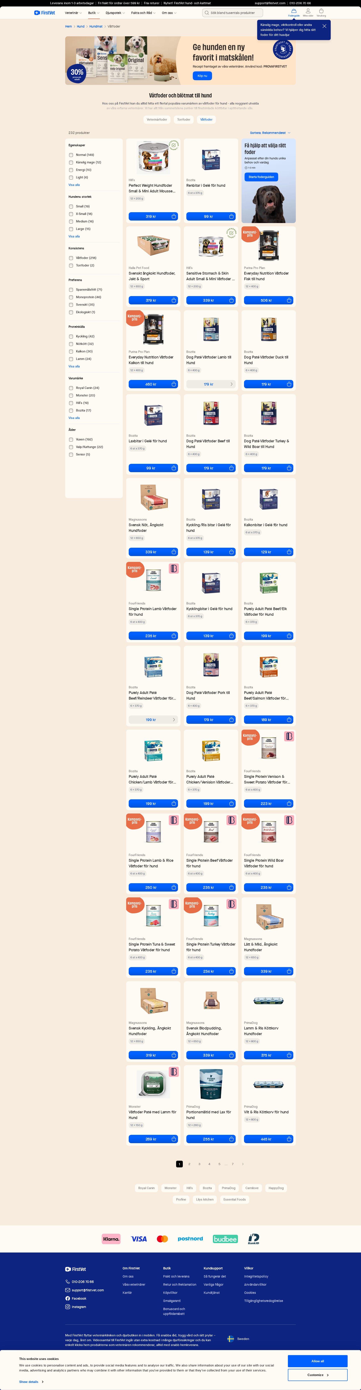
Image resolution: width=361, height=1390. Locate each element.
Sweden (243, 1339)
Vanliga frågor (213, 1284)
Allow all (317, 1361)
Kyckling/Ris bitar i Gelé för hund (208, 527)
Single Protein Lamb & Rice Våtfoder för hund (151, 863)
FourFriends (137, 603)
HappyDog (276, 1188)
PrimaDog (251, 1023)
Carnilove (252, 1188)
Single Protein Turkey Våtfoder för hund (210, 947)
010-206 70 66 (83, 1282)
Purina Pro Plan (254, 268)
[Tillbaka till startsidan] (44, 12)
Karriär (127, 1292)
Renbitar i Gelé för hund (205, 185)
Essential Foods (235, 1199)
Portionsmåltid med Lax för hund (208, 1114)
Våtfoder (206, 119)
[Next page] (242, 1164)
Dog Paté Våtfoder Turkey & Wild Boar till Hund (266, 443)
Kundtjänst (212, 1292)
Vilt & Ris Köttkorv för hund (266, 1112)
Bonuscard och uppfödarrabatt (174, 1311)
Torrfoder (183, 119)
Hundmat (96, 26)
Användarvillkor (255, 1284)
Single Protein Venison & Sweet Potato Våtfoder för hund (265, 779)
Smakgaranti (172, 1301)
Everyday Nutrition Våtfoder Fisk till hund (266, 276)
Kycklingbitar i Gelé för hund (209, 608)
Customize (315, 1374)
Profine (181, 1199)
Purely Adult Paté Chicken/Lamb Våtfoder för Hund (151, 779)
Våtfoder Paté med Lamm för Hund (152, 1114)
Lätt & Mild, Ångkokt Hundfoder (260, 947)
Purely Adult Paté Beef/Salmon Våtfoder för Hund (265, 695)
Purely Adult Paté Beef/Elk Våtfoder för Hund (265, 611)
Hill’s (132, 180)
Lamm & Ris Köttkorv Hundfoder (261, 1030)
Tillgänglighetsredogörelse (263, 1301)
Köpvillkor (170, 1292)
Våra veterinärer (134, 1284)
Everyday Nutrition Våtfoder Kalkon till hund (151, 359)
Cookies (250, 1292)
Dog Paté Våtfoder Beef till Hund (208, 443)
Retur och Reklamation (179, 1284)
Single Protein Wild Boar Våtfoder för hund (264, 863)
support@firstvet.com (270, 3)
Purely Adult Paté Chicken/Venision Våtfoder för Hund (208, 779)
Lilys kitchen (205, 1199)
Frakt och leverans (176, 1276)
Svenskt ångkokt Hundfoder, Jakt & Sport (152, 276)
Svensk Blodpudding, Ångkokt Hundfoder (204, 1030)
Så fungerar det (215, 1276)
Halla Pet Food (139, 268)
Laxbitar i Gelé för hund (148, 441)
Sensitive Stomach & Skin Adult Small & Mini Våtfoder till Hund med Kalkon (210, 276)
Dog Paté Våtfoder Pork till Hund (208, 695)
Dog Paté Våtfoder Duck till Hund (266, 359)
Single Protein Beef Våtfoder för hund (209, 863)
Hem (68, 26)
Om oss (128, 1276)
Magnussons (138, 519)
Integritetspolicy (256, 1276)
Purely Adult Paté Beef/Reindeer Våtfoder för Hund (151, 695)
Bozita (190, 180)
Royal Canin (146, 1188)
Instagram (79, 1307)
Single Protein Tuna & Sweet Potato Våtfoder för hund (152, 947)
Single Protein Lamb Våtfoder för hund (153, 611)
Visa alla (74, 185)
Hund (80, 26)
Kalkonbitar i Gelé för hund (265, 524)
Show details (28, 1382)
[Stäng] (324, 26)
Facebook (79, 1298)
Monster (135, 1107)
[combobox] (232, 12)
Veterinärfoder (157, 119)
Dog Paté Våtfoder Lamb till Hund (208, 359)
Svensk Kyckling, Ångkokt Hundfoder (150, 1030)
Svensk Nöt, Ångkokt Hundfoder (146, 527)
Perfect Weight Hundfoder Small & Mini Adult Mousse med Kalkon (151, 188)
